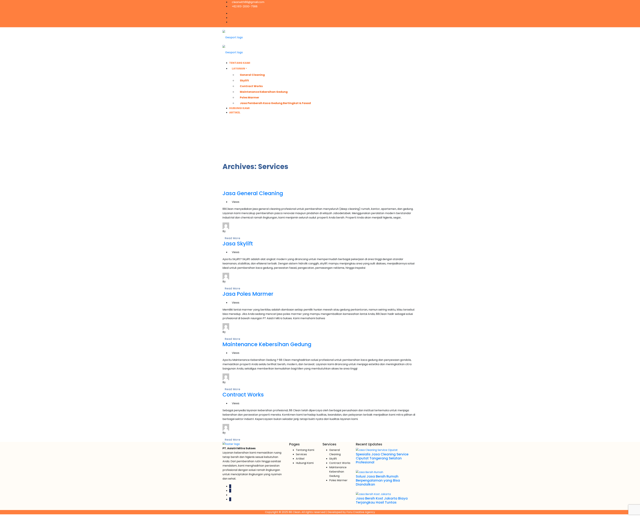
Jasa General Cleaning (252, 193)
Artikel (234, 112)
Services (301, 454)
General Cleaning (252, 75)
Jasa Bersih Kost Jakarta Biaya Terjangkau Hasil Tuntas (382, 500)
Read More (232, 238)
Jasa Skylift (237, 243)
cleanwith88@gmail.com (247, 2)
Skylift (244, 80)
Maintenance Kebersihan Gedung (264, 92)
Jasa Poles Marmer (247, 294)
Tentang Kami (239, 63)
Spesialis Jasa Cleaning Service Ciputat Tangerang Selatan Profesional (382, 458)
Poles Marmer (249, 97)
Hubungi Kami (239, 108)
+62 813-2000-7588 (244, 6)
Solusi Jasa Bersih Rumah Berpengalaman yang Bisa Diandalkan (378, 480)
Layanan (238, 68)
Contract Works (251, 86)
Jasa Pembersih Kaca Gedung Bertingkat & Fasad (275, 103)
